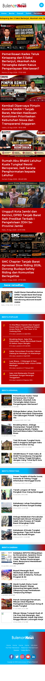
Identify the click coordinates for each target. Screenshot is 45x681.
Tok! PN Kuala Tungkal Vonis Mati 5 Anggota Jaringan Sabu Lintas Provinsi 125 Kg (27, 442)
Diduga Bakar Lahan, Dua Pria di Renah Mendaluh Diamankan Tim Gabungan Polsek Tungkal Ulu (28, 414)
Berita (11, 13)
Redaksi (16, 650)
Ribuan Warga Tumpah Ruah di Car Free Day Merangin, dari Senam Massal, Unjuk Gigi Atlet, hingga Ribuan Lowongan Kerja (28, 616)
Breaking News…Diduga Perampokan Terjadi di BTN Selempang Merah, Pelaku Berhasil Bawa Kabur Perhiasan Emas (28, 429)
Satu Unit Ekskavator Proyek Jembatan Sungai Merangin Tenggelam (21, 375)
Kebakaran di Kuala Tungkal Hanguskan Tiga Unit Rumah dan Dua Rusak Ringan (26, 532)
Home (3, 13)
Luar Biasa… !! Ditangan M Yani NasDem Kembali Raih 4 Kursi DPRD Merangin (25, 363)
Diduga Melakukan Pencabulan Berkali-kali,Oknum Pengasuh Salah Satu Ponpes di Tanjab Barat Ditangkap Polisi (28, 520)
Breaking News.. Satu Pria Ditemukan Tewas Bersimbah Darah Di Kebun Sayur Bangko (25, 341)
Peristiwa (38, 13)
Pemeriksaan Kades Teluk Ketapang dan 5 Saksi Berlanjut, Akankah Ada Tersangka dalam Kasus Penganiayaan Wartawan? (20, 61)
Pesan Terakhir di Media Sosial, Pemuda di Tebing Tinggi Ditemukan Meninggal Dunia (28, 478)
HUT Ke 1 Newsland (12, 648)
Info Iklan (34, 645)
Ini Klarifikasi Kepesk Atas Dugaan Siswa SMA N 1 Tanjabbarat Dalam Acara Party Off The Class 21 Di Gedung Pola (24, 328)
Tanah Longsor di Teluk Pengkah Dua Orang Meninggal (28, 491)
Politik (28, 13)
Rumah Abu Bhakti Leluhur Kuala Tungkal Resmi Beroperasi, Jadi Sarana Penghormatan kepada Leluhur (21, 168)
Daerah (20, 13)
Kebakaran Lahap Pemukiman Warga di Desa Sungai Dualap (27, 504)
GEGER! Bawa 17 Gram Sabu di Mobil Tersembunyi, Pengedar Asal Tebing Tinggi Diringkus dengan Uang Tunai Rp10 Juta (27, 457)
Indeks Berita (25, 650)
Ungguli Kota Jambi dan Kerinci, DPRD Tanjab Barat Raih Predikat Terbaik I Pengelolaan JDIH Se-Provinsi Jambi (21, 219)
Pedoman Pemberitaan (29, 648)
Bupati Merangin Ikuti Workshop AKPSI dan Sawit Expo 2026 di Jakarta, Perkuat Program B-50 (27, 574)
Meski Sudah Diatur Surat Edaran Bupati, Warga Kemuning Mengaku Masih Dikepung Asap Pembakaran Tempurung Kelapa (26, 588)
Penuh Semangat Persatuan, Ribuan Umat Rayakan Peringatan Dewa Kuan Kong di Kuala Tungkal (28, 603)
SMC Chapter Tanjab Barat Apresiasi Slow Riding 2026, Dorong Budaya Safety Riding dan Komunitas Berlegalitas (21, 269)
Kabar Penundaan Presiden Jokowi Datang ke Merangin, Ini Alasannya (24, 352)
